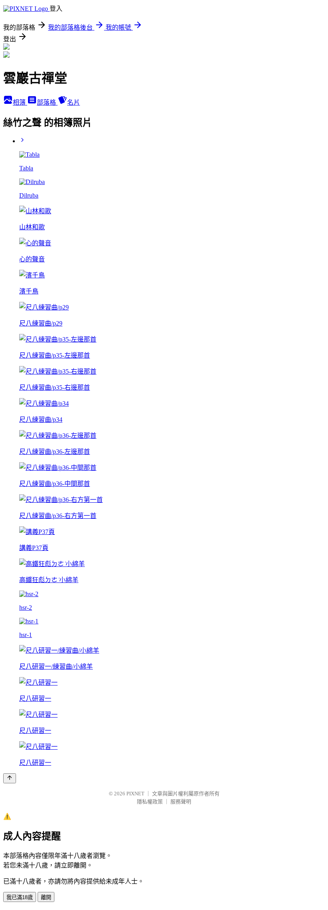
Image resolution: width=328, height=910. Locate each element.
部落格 (47, 102)
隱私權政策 (150, 802)
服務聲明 (180, 802)
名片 (73, 102)
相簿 (20, 102)
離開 (46, 897)
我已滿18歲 (19, 897)
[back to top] (9, 778)
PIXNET (135, 794)
